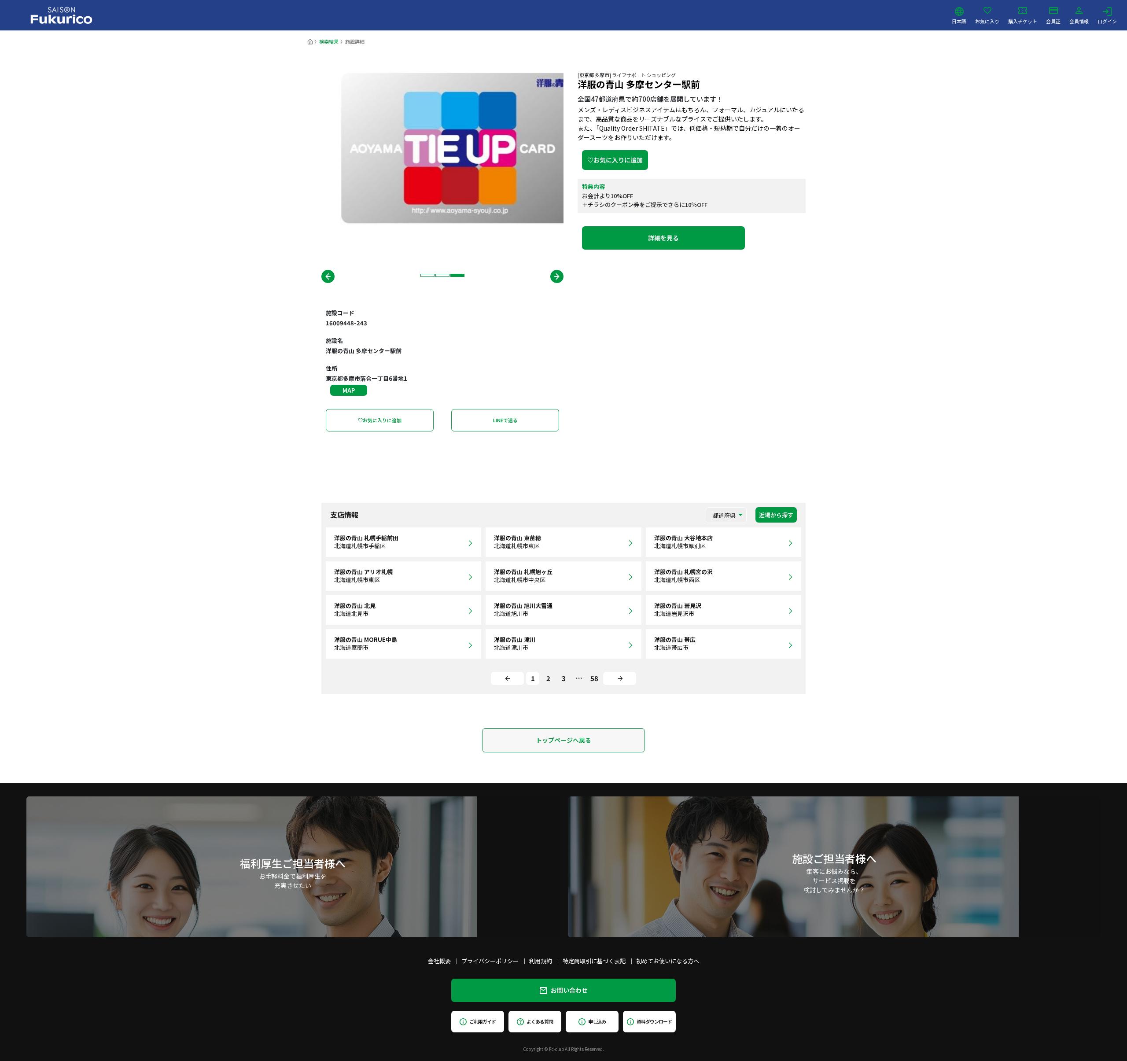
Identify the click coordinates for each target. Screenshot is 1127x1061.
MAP (349, 390)
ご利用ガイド (482, 1021)
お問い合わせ (569, 990)
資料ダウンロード (654, 1021)
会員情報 (1079, 21)
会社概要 (439, 961)
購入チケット (1022, 21)
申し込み (597, 1021)
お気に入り (987, 21)
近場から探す (776, 515)
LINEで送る (505, 420)
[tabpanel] (442, 148)
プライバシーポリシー (490, 961)
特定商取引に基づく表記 (594, 961)
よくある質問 (539, 1021)
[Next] (619, 678)
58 (594, 678)
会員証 (1053, 21)
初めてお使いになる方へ (667, 961)
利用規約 (540, 961)
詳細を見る (663, 237)
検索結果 (329, 41)
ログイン (1107, 21)
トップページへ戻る (563, 740)
